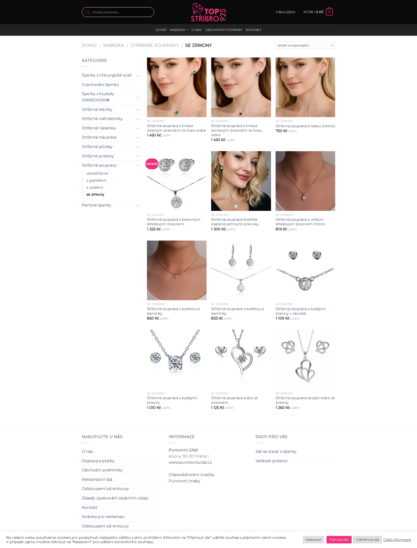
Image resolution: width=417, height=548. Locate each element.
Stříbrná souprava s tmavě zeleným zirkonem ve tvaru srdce (176, 128)
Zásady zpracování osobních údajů (115, 498)
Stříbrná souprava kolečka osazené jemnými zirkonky (235, 221)
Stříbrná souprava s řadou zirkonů (305, 126)
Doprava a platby (98, 461)
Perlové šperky (96, 205)
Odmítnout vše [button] (367, 539)
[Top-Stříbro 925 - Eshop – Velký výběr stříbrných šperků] (208, 12)
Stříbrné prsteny (98, 156)
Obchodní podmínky (224, 30)
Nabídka (177, 30)
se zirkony (95, 194)
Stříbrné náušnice (99, 137)
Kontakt (253, 30)
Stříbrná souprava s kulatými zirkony (172, 400)
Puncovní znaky (184, 481)
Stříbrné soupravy (155, 45)
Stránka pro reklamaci (103, 516)
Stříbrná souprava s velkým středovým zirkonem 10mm (300, 221)
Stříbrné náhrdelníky (102, 118)
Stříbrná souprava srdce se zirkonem (234, 400)
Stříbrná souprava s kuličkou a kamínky (173, 311)
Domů (161, 30)
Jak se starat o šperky (276, 451)
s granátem (96, 180)
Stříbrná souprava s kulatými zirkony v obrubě (301, 311)
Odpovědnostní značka (191, 474)
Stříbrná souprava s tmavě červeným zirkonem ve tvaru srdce (236, 130)
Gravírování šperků (100, 84)
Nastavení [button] (313, 539)
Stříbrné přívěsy (97, 146)
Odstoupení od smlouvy (105, 488)
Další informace (397, 540)
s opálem (94, 187)
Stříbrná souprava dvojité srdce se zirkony (305, 400)
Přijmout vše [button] (339, 539)
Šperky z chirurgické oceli (107, 75)
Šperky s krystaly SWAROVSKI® (98, 97)
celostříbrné (97, 173)
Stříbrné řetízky (97, 109)
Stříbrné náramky (99, 128)
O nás (196, 30)
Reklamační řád (97, 479)
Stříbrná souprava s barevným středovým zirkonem (173, 221)
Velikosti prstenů (272, 461)
